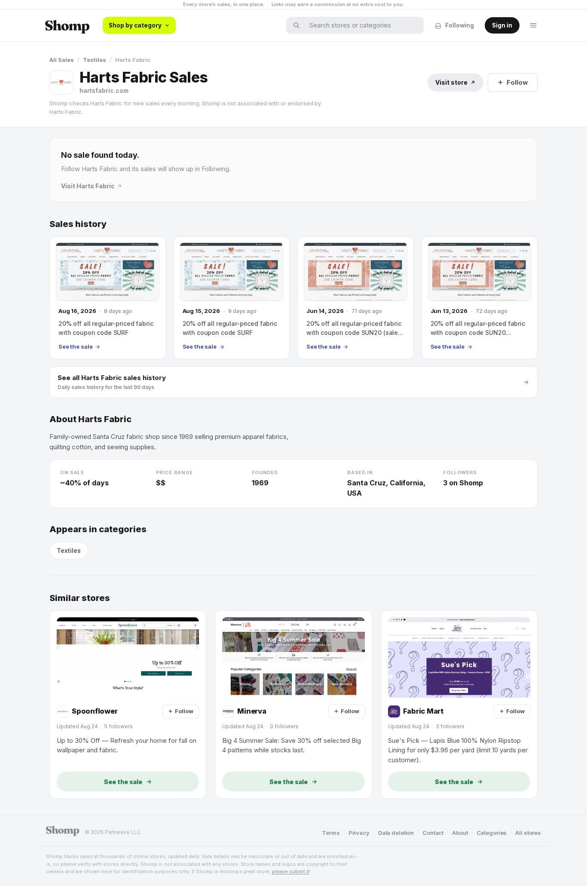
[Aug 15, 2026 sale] (232, 298)
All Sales (61, 59)
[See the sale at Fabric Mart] (459, 704)
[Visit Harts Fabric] (61, 83)
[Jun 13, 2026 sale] (480, 298)
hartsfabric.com (103, 90)
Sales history (78, 224)
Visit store (451, 82)
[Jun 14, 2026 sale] (355, 298)
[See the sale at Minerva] (293, 704)
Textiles (94, 59)
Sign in (502, 25)
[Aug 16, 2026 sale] (107, 298)
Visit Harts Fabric (88, 186)
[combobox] (360, 25)
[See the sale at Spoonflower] (128, 704)
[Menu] (533, 25)
